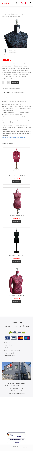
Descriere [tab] (7, 92)
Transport (17, 326)
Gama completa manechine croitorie (13, 137)
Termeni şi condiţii (9, 355)
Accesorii (5, 16)
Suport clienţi (8, 345)
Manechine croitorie (14, 16)
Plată (8, 326)
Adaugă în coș (15, 82)
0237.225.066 (19, 388)
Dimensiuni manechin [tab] (18, 92)
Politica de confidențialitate (12, 351)
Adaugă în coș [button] (16, 181)
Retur (27, 326)
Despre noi (7, 343)
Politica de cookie (9, 353)
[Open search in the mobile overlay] (16, 3)
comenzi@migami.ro (18, 393)
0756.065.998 (18, 391)
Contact (6, 347)
